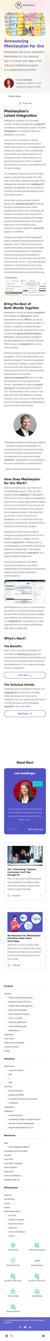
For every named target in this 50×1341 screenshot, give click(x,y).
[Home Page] (25, 5)
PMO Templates (10, 1167)
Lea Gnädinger (25, 80)
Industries (8, 1087)
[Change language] (6, 1336)
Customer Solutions (16, 1070)
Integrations (9, 1035)
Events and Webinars (12, 1176)
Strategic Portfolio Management (21, 1123)
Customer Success (11, 1047)
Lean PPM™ (9, 1159)
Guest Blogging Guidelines (18, 1147)
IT (9, 1079)
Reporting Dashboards (17, 1022)
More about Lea (35, 829)
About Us (8, 1195)
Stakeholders (9, 1107)
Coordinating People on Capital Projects (24, 1119)
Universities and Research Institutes (22, 1099)
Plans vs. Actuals (15, 1018)
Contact (11, 1236)
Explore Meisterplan (12, 1211)
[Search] (11, 1336)
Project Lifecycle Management (20, 1006)
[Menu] (43, 1336)
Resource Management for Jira (20, 1128)
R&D (10, 1074)
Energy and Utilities (16, 1095)
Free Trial (12, 1215)
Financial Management (17, 1026)
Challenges (8, 1111)
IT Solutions (13, 1103)
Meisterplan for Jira (27, 654)
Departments (9, 1066)
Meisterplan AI (14, 1030)
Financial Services (15, 1091)
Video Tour (12, 1228)
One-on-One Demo (15, 1224)
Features (7, 994)
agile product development (29, 333)
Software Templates (16, 1220)
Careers (7, 1203)
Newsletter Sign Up (11, 1180)
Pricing (7, 1051)
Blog (6, 1143)
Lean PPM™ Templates (13, 1163)
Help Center (23, 713)
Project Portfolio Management (20, 998)
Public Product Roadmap (14, 1043)
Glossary (7, 1155)
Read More (23, 675)
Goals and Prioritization (17, 1010)
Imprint (7, 1207)
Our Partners (9, 1199)
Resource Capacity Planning (19, 1002)
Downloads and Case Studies (15, 1151)
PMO (10, 1082)
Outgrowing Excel (15, 1115)
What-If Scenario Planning (18, 1014)
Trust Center (9, 1039)
